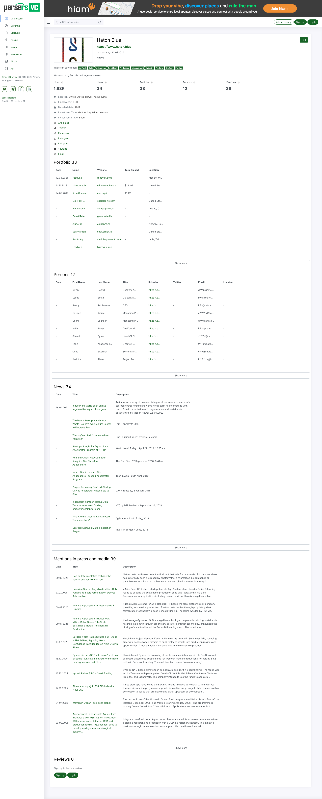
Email (61, 153)
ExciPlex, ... (78, 200)
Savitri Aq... (78, 239)
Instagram (63, 138)
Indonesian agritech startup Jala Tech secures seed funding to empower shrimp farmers (90, 505)
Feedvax (77, 177)
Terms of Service (9, 77)
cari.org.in (102, 193)
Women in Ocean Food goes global (92, 702)
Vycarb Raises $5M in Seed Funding (92, 673)
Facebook (63, 133)
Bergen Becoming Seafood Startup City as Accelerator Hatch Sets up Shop (91, 490)
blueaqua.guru (105, 247)
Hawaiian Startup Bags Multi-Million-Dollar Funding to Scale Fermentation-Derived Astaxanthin (95, 592)
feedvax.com (104, 177)
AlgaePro (77, 223)
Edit (304, 40)
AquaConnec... (80, 193)
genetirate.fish (105, 216)
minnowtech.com (106, 185)
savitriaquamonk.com (109, 239)
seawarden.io (104, 231)
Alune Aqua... (79, 208)
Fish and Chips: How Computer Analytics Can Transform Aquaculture (89, 461)
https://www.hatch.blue (114, 46)
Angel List (63, 122)
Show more (181, 263)
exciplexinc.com (106, 200)
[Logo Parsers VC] (22, 7)
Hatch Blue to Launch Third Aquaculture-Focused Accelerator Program (90, 476)
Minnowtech (79, 185)
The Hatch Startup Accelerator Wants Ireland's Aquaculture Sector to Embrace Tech (91, 424)
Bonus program (9, 97)
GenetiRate (78, 216)
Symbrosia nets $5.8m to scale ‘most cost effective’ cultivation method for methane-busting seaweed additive (96, 658)
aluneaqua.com (105, 208)
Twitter (62, 127)
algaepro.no (103, 223)
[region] (22, 399)
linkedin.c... (154, 289)
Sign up (300, 22)
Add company (283, 22)
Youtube (62, 148)
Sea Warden (79, 231)
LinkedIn (63, 143)
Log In (312, 22)
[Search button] (99, 22)
